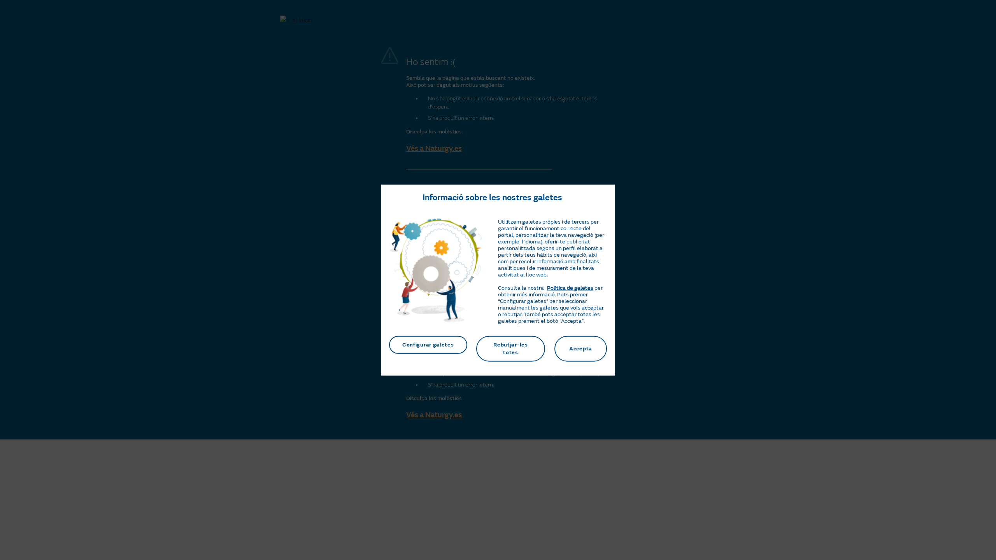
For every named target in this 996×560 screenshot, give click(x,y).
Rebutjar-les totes (510, 348)
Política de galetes (570, 288)
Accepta (580, 348)
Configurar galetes (428, 344)
